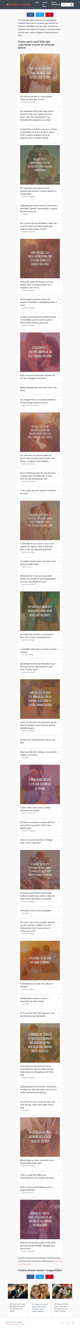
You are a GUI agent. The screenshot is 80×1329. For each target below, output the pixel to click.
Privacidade (15, 1324)
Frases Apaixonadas (55, 3)
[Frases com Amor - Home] (18, 4)
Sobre (8, 1324)
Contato (22, 1324)
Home (37, 2)
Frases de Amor (45, 4)
